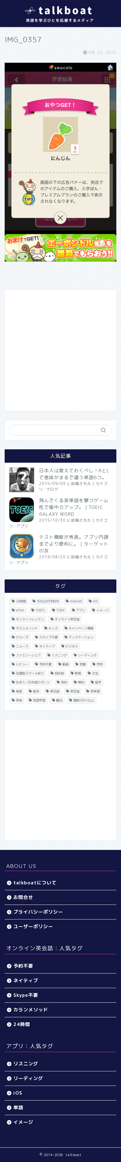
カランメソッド (27, 628)
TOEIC (60, 610)
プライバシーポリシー (38, 912)
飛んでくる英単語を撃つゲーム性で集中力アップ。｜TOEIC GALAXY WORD (74, 507)
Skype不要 (25, 995)
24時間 (21, 601)
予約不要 (45, 664)
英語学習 (39, 700)
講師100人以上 (83, 700)
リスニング (59, 655)
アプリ (22, 526)
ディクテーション (81, 637)
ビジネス (71, 646)
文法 (95, 673)
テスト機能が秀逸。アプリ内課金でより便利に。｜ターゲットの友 (74, 544)
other (20, 610)
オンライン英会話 (67, 619)
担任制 (59, 673)
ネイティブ (47, 646)
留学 (98, 682)
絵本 (36, 691)
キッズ (53, 628)
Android (76, 601)
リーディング (87, 655)
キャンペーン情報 (81, 628)
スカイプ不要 (48, 637)
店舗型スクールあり (30, 673)
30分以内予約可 (48, 601)
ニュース (22, 646)
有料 (64, 682)
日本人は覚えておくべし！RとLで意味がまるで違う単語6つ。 (74, 474)
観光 (59, 700)
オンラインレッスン (30, 619)
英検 (19, 700)
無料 (81, 682)
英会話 (54, 691)
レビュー (22, 664)
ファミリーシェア (28, 655)
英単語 (95, 691)
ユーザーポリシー (33, 926)
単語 (18, 1107)
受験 (82, 664)
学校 (99, 664)
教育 (78, 673)
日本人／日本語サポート (33, 682)
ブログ (52, 489)
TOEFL (40, 610)
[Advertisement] (60, 350)
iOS (95, 601)
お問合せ (23, 897)
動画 (65, 664)
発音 (19, 691)
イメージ (102, 610)
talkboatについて (34, 882)
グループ (22, 637)
